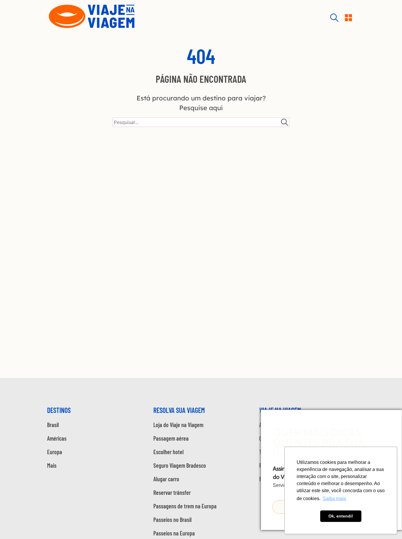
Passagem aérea (171, 438)
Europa (54, 451)
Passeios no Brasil (172, 519)
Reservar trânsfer (172, 492)
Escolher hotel (168, 451)
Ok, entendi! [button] (340, 516)
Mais (52, 465)
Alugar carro (166, 478)
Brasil (53, 424)
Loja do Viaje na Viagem (178, 424)
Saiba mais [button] (334, 498)
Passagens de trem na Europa (185, 506)
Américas (57, 438)
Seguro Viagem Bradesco (179, 465)
